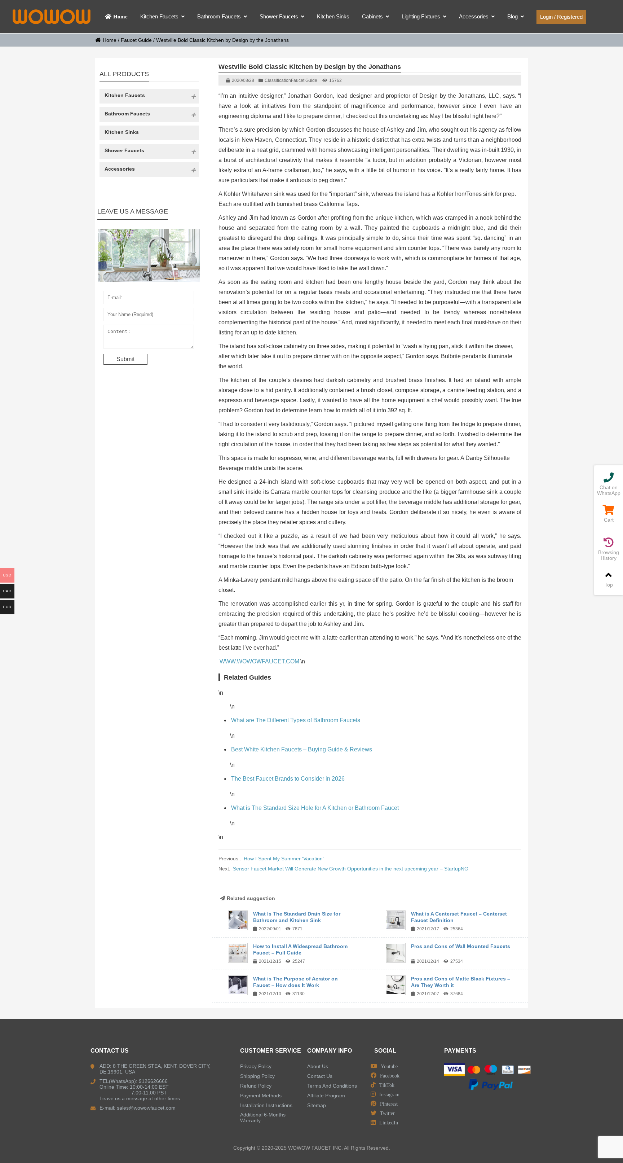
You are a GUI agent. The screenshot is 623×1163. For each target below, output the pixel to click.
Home (109, 40)
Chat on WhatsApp (608, 490)
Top (609, 585)
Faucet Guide (136, 40)
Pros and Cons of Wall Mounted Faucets (460, 946)
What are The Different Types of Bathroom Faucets (295, 720)
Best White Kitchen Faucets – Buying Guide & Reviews (301, 749)
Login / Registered (561, 17)
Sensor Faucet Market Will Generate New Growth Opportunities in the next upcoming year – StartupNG (350, 869)
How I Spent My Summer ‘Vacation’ (284, 858)
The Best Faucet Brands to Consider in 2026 (288, 779)
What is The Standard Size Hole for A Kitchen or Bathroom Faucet (315, 808)
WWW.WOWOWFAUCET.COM (259, 661)
